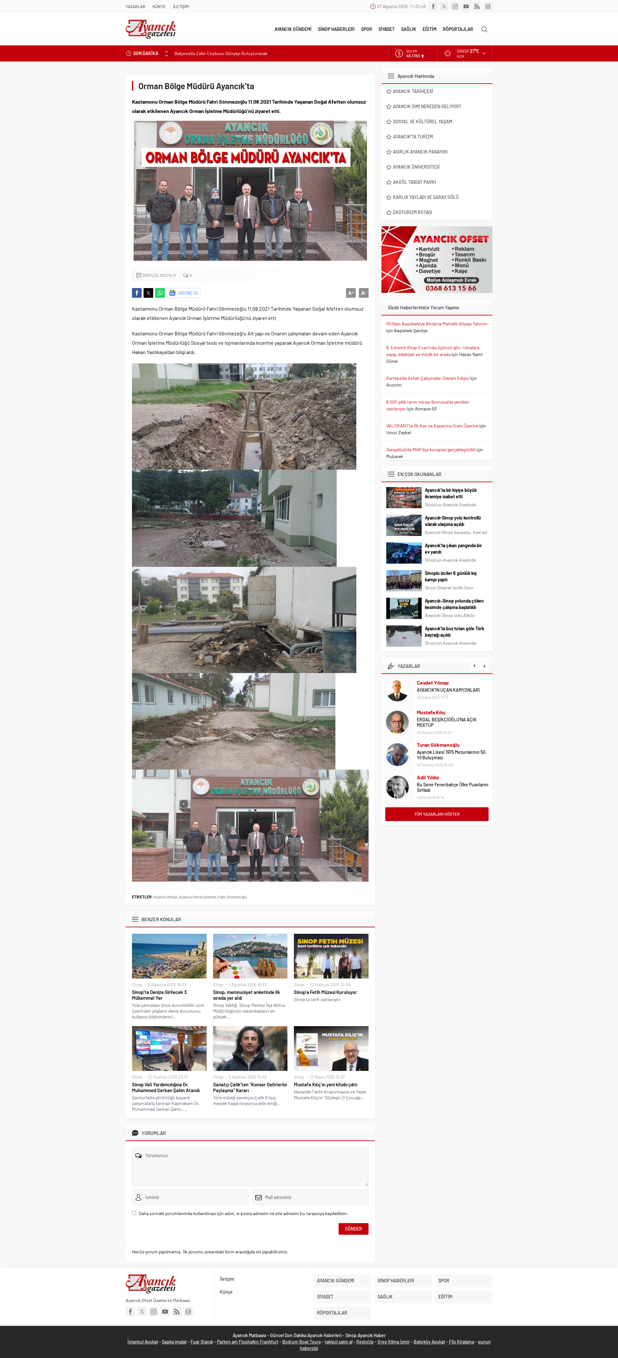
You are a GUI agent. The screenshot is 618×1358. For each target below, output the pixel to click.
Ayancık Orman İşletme (197, 896)
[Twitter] (444, 6)
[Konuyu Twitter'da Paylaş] (148, 293)
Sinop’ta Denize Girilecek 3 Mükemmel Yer (159, 995)
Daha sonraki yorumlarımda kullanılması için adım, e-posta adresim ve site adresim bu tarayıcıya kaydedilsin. (243, 1213)
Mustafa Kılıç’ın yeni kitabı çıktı (325, 1084)
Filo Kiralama (461, 1341)
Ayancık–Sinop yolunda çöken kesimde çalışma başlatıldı (454, 604)
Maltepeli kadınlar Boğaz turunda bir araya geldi (219, 53)
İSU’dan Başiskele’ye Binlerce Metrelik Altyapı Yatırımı (436, 323)
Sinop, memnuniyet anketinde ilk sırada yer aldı (246, 995)
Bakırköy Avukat (429, 1341)
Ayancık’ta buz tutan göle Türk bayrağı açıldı (454, 632)
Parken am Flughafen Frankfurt (247, 1341)
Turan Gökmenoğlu (438, 712)
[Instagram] (455, 6)
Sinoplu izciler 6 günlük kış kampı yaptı (451, 576)
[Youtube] (466, 6)
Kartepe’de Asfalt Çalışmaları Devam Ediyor (427, 378)
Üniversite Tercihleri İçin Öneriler (449, 787)
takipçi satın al (338, 1341)
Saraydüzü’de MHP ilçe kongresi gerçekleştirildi (430, 449)
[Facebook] (433, 6)
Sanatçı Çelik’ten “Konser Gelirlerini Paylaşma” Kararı (250, 1087)
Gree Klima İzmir (394, 1341)
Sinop (137, 984)
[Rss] (477, 6)
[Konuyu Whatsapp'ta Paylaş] (160, 293)
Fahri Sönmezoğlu (232, 896)
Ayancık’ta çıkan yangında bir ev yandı (453, 549)
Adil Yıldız (428, 745)
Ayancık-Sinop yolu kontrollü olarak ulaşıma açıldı (453, 521)
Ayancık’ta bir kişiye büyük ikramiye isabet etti (451, 493)
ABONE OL (188, 292)
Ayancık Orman (165, 896)
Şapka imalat (174, 1341)
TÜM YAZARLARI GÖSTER (437, 814)
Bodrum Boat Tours (301, 1341)
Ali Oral (425, 780)
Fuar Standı (202, 1341)
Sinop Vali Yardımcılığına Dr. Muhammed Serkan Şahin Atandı (166, 1087)
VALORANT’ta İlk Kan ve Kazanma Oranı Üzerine (432, 425)
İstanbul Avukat (142, 1341)
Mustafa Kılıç (431, 680)
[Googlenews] (487, 6)
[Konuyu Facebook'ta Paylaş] (137, 293)
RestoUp (365, 1341)
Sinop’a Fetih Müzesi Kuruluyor (325, 992)
